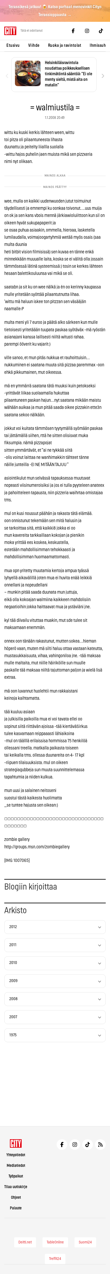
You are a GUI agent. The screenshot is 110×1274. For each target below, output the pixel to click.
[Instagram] (87, 31)
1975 (13, 1035)
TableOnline (55, 1242)
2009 (13, 981)
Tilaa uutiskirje (15, 1187)
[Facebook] (73, 31)
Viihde (34, 45)
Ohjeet (16, 1198)
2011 (13, 945)
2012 (13, 927)
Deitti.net (25, 1242)
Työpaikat (16, 1176)
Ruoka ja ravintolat (64, 45)
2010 (13, 963)
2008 (13, 999)
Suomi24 (85, 1242)
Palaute (16, 1208)
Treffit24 (55, 1259)
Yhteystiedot (15, 1155)
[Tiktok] (101, 31)
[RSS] (100, 1144)
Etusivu (13, 45)
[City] (16, 1143)
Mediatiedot (16, 1166)
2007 (13, 1017)
